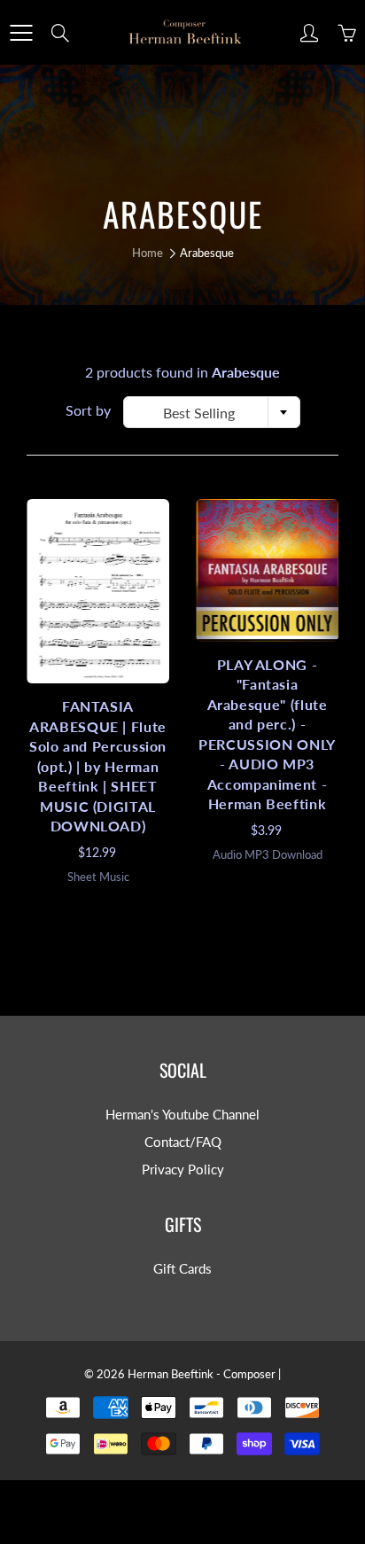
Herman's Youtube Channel (182, 1114)
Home (147, 253)
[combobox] (211, 412)
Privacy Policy (183, 1169)
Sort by (88, 410)
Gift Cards (182, 1268)
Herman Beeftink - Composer (202, 1374)
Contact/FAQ (182, 1142)
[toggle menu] (20, 32)
